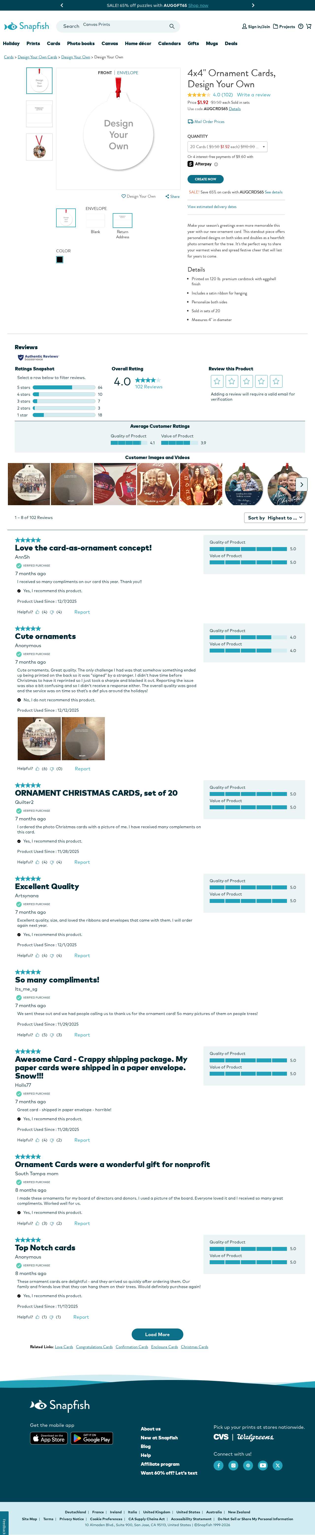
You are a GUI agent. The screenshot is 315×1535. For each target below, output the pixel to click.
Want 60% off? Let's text (169, 1473)
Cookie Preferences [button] (106, 1519)
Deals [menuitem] (231, 43)
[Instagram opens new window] (235, 1463)
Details (235, 109)
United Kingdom (157, 1512)
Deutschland (76, 1512)
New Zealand (239, 1512)
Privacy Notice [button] (72, 1519)
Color (63, 251)
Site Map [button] (29, 1519)
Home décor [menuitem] (138, 43)
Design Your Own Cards (37, 57)
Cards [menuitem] (53, 43)
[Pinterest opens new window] (250, 1463)
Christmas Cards (194, 1347)
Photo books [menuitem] (81, 43)
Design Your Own (75, 57)
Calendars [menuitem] (169, 43)
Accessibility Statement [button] (191, 1519)
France (98, 1512)
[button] (124, 196)
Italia (133, 1512)
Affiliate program (160, 1464)
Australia (214, 1512)
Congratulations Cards (94, 1347)
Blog (146, 1446)
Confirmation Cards (132, 1347)
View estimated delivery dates (212, 207)
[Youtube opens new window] (265, 1463)
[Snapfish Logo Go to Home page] (26, 26)
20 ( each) (229, 147)
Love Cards (64, 1347)
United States (188, 1512)
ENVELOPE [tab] (127, 73)
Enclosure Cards (164, 1347)
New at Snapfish (159, 1438)
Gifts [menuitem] (193, 43)
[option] (39, 81)
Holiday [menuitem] (11, 43)
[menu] (172, 196)
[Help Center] (301, 26)
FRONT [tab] (105, 73)
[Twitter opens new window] (280, 1463)
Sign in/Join (259, 26)
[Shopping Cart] (308, 26)
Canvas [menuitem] (110, 43)
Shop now (198, 5)
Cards (9, 57)
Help (146, 1455)
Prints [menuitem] (33, 43)
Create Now (205, 179)
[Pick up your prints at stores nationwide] (221, 1436)
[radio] (59, 259)
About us (151, 1429)
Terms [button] (48, 1519)
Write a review (253, 95)
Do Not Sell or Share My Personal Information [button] (255, 1519)
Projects (287, 26)
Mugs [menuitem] (212, 43)
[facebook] (221, 1463)
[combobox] (118, 26)
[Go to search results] (172, 26)
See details (274, 192)
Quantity (198, 136)
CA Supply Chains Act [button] (146, 1519)
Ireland (116, 1512)
